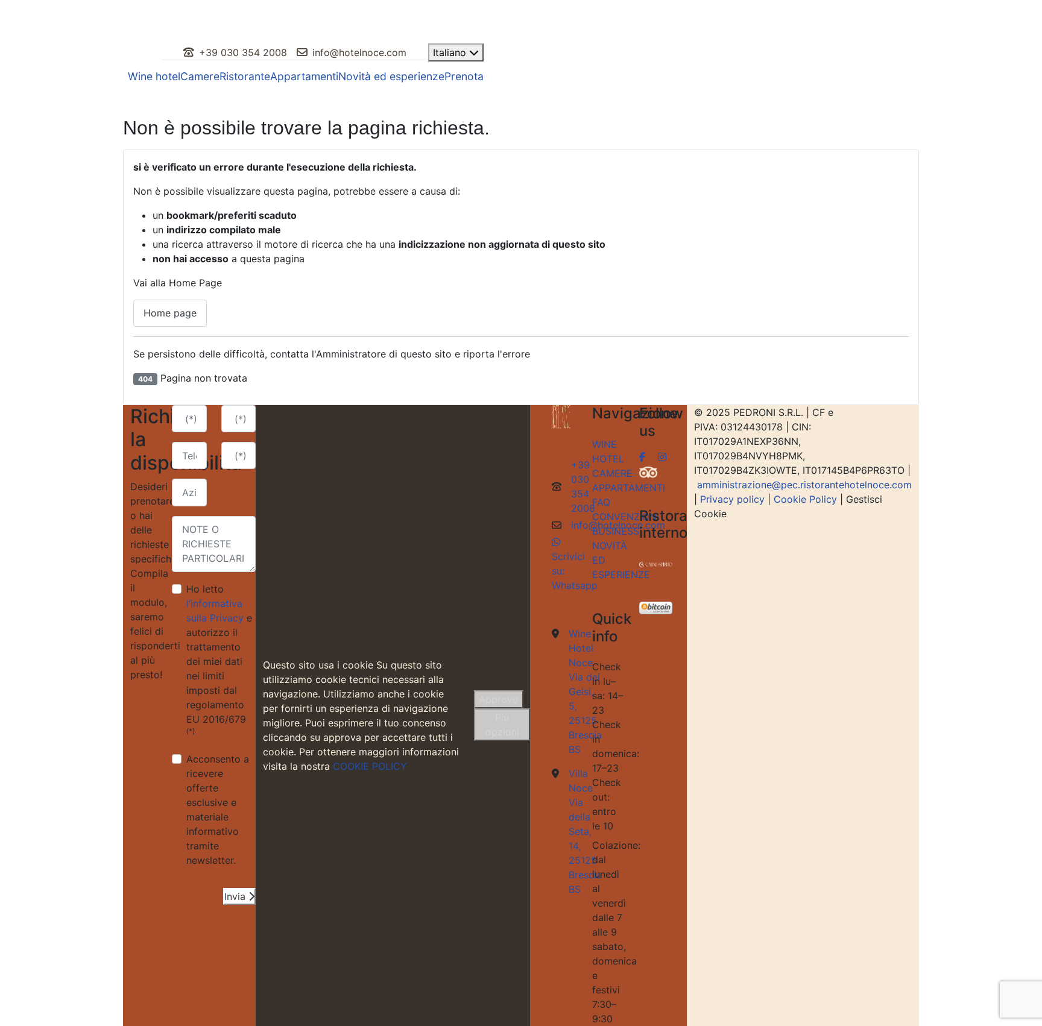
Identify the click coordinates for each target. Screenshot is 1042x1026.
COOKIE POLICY (370, 766)
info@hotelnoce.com (359, 52)
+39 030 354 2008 (243, 52)
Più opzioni (502, 724)
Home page (170, 313)
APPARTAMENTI (628, 488)
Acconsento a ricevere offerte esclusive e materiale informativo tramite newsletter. (217, 809)
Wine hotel (154, 76)
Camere (199, 76)
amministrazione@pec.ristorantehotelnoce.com (804, 485)
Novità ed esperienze (391, 76)
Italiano (451, 52)
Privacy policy (732, 499)
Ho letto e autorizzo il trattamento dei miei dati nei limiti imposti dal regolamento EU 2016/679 (219, 659)
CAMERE (612, 473)
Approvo (499, 699)
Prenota (464, 76)
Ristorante (244, 76)
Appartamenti (304, 76)
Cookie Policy (805, 499)
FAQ (601, 502)
